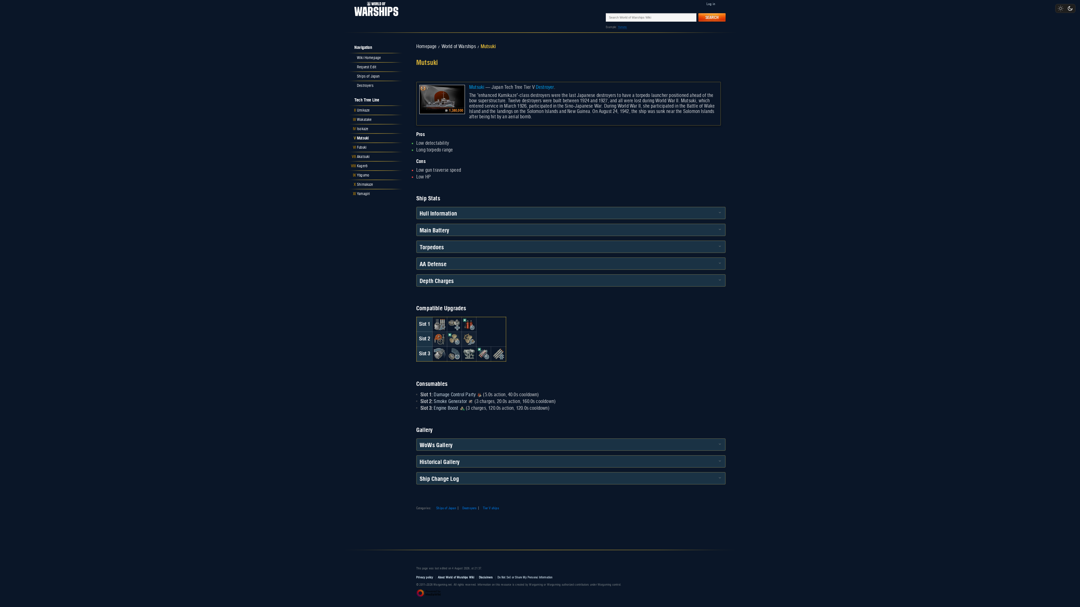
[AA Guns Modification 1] (454, 353)
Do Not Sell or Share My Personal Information (525, 577)
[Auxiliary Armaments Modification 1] (454, 324)
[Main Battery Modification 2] (439, 353)
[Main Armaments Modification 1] (439, 324)
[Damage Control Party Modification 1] (469, 324)
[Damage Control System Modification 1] (439, 339)
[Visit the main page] (374, 17)
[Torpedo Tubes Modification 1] (498, 353)
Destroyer (545, 87)
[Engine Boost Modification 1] (454, 339)
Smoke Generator (450, 401)
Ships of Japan (446, 508)
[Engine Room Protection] (469, 339)
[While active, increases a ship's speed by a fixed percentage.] (462, 408)
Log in (710, 4)
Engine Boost (446, 408)
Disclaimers (486, 577)
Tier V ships (491, 508)
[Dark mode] (1070, 8)
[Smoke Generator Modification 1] (484, 353)
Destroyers (469, 508)
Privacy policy (424, 577)
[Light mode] (1060, 8)
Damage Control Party (455, 394)
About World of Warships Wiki (456, 577)
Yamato (622, 27)
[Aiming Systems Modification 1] (469, 353)
